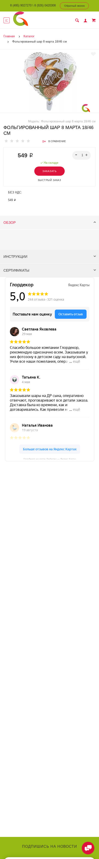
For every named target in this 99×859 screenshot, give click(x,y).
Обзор (9, 222)
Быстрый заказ (49, 180)
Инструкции (15, 257)
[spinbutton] (81, 155)
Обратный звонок (74, 5)
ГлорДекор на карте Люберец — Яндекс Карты (49, 459)
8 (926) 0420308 (45, 5)
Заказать (49, 171)
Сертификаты (16, 270)
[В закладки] (93, 54)
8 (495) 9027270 (21, 5)
